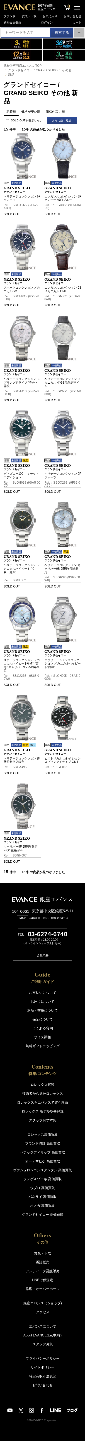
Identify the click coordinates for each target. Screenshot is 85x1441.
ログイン (47, 22)
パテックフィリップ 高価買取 (42, 1152)
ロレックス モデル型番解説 (42, 1111)
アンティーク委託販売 (43, 1271)
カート (77, 22)
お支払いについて (42, 992)
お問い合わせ (72, 16)
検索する (62, 32)
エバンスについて (42, 1326)
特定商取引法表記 (42, 1376)
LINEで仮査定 (42, 1280)
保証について (42, 1019)
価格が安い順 (30, 111)
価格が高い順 (55, 111)
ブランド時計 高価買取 (42, 1143)
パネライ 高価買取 (43, 1196)
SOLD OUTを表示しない (27, 120)
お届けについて (42, 1001)
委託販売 (42, 1262)
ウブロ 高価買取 (42, 1188)
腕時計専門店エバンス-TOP (23, 65)
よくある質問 (42, 1028)
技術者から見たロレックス (42, 1093)
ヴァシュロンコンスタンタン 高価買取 (42, 1170)
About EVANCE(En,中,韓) (42, 1335)
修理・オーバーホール (43, 1288)
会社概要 (43, 955)
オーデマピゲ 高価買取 (42, 1161)
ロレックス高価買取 (42, 1134)
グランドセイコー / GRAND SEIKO (33, 70)
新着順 (11, 111)
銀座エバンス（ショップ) (42, 1303)
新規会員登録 (12, 22)
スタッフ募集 (42, 1344)
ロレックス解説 (42, 1084)
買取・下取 (29, 16)
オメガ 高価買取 (42, 1205)
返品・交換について (42, 1010)
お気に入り (50, 16)
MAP (22, 918)
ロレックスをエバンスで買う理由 (42, 1102)
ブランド (9, 16)
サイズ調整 (42, 1037)
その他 (66, 70)
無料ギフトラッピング (43, 1046)
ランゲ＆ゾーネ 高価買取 (42, 1179)
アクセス (42, 1312)
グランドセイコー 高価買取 (42, 1214)
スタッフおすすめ (42, 1120)
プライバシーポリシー (43, 1358)
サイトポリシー (42, 1367)
